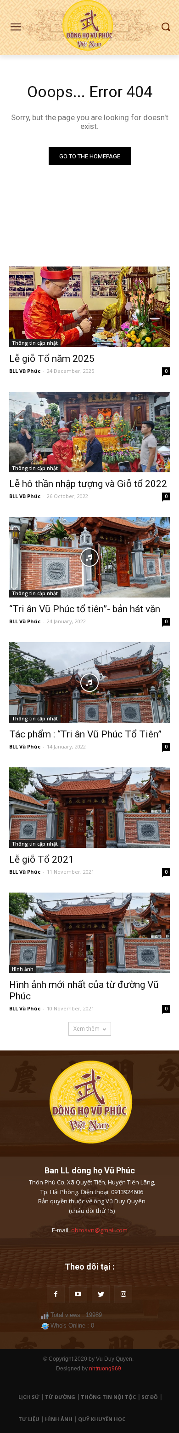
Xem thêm (86, 1029)
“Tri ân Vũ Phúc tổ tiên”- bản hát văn (84, 609)
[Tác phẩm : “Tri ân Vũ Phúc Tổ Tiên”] (89, 682)
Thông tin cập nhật (35, 343)
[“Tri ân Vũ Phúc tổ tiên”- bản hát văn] (89, 557)
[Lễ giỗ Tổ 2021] (89, 807)
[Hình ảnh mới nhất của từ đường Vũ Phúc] (89, 933)
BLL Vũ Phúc (24, 370)
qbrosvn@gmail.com (99, 1230)
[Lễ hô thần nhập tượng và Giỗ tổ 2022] (89, 432)
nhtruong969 (105, 1368)
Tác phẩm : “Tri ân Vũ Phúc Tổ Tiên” (85, 734)
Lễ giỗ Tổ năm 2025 (52, 358)
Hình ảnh (23, 969)
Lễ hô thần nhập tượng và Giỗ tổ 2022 (88, 483)
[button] (165, 27)
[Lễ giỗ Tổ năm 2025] (89, 307)
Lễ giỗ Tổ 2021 (41, 859)
